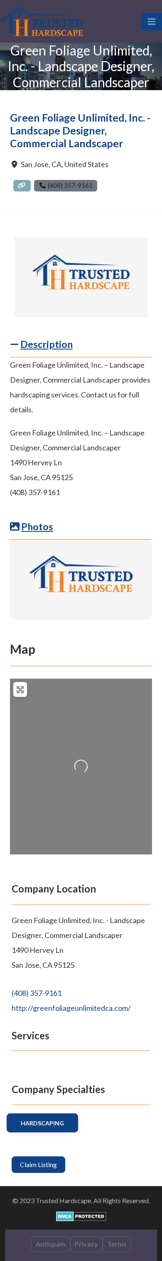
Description (46, 344)
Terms (117, 1244)
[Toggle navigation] (151, 21)
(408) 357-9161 (36, 993)
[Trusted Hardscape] (41, 20)
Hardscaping (42, 1123)
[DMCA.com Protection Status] (81, 1215)
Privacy (86, 1244)
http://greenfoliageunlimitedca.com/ (71, 1007)
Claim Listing (38, 1164)
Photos (37, 526)
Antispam (51, 1244)
